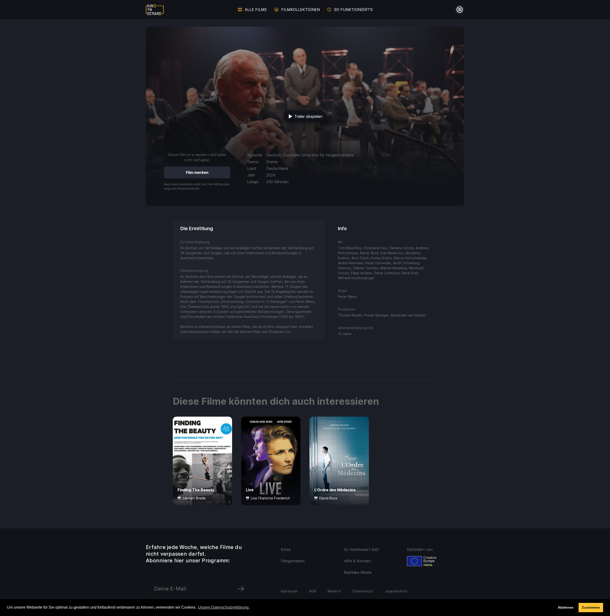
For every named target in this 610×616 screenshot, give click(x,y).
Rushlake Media (357, 572)
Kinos (286, 549)
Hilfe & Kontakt (357, 561)
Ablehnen (566, 607)
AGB (312, 591)
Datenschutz (363, 591)
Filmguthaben (293, 561)
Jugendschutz (396, 591)
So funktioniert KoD (361, 549)
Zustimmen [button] (591, 607)
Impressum (289, 591)
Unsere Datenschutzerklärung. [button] (223, 607)
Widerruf (334, 591)
